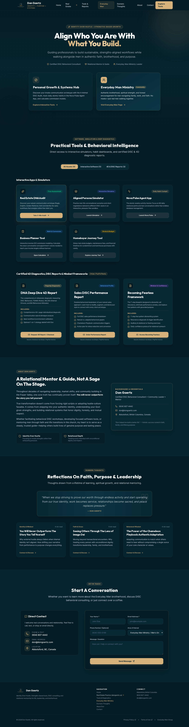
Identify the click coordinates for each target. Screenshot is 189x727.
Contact (150, 5)
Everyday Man (104, 5)
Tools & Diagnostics (104, 698)
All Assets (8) (69, 166)
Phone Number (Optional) (99, 628)
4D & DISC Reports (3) (115, 166)
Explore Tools (161, 5)
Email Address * (133, 617)
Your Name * (94, 617)
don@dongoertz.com (128, 410)
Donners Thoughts (121, 5)
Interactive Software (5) (90, 166)
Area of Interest (133, 628)
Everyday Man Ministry (105, 701)
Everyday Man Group (165, 720)
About (139, 5)
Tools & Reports (85, 5)
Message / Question (97, 639)
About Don (100, 706)
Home (58, 5)
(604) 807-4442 (126, 406)
